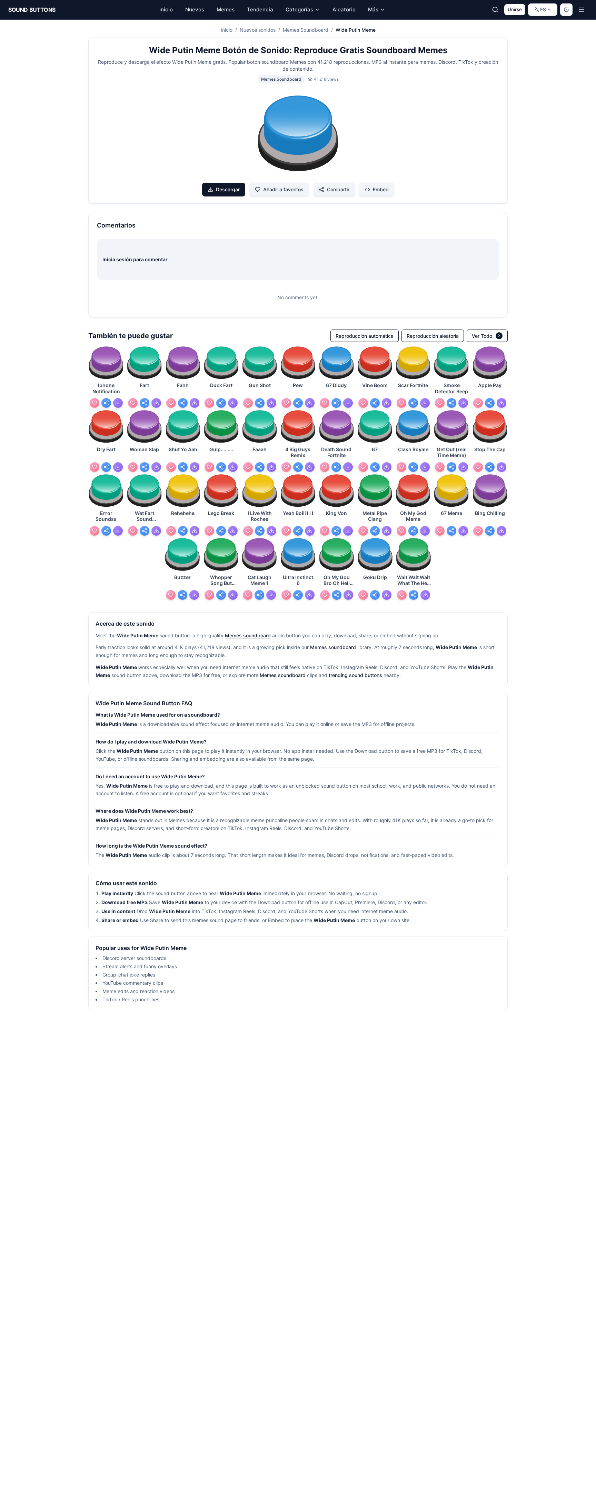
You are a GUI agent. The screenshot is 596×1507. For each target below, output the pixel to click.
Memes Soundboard (305, 30)
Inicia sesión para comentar (135, 259)
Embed (381, 189)
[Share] (106, 403)
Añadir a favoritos (283, 189)
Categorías (299, 9)
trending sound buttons (355, 675)
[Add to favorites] (94, 403)
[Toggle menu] (581, 9)
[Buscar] (495, 9)
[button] (298, 134)
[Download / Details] (118, 403)
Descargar (228, 189)
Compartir (338, 189)
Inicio (226, 30)
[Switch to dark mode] (566, 9)
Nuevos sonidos (258, 30)
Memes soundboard (248, 635)
